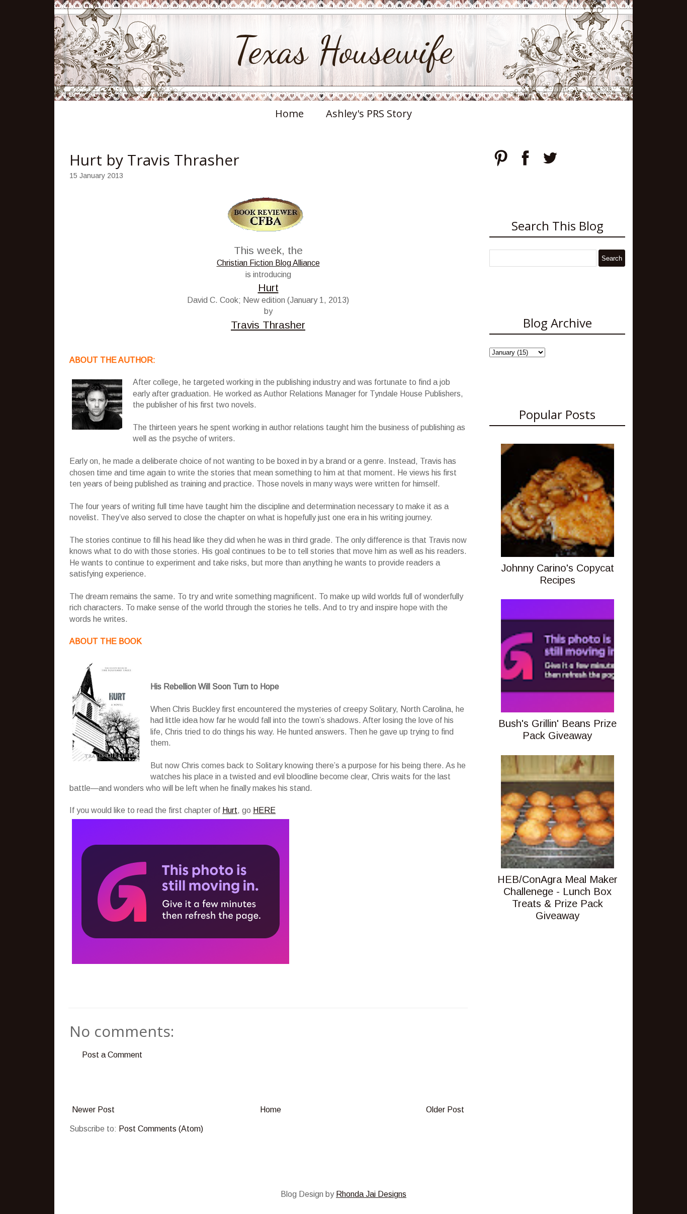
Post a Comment (112, 1054)
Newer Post (93, 1109)
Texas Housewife (343, 50)
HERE (264, 810)
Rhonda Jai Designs (371, 1194)
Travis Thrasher (268, 325)
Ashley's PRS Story (369, 113)
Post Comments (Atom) (161, 1128)
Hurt (268, 287)
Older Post (445, 1109)
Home (289, 113)
